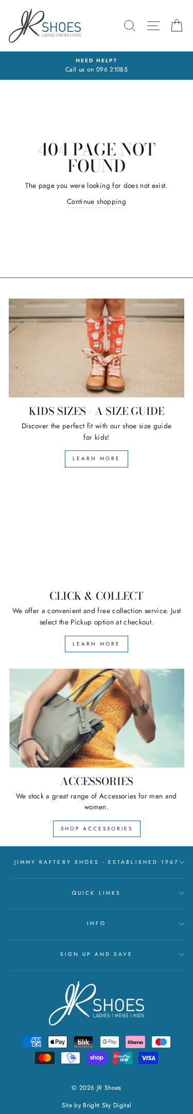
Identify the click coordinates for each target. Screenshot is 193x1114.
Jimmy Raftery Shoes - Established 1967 (96, 862)
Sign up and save (96, 954)
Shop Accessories (97, 828)
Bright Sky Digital (107, 1105)
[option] (96, 66)
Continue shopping (96, 201)
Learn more (96, 458)
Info (96, 923)
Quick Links (96, 893)
